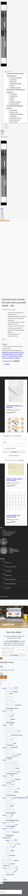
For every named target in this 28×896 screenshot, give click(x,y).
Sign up (22, 460)
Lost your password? (14, 455)
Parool (5, 442)
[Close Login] (1, 673)
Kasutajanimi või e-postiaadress (12, 436)
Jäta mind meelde (10, 448)
